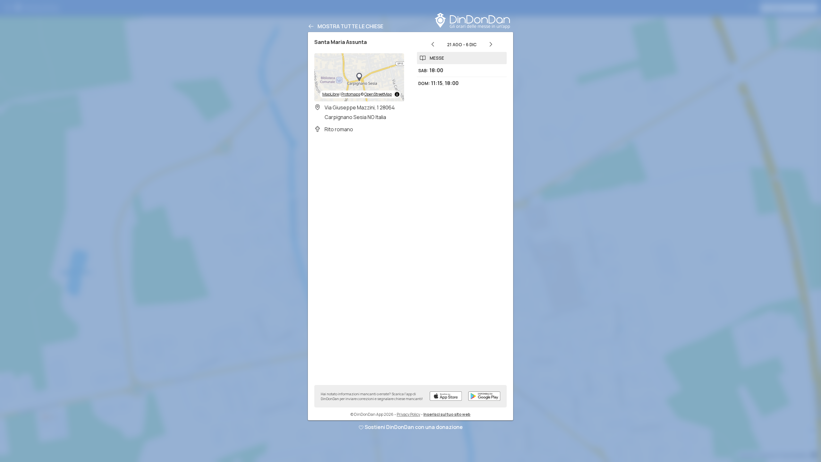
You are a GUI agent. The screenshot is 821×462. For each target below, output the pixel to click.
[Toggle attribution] (397, 94)
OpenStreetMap (378, 94)
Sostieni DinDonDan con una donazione (414, 427)
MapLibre (330, 94)
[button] (359, 77)
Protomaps (350, 94)
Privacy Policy (408, 414)
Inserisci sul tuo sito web (446, 414)
